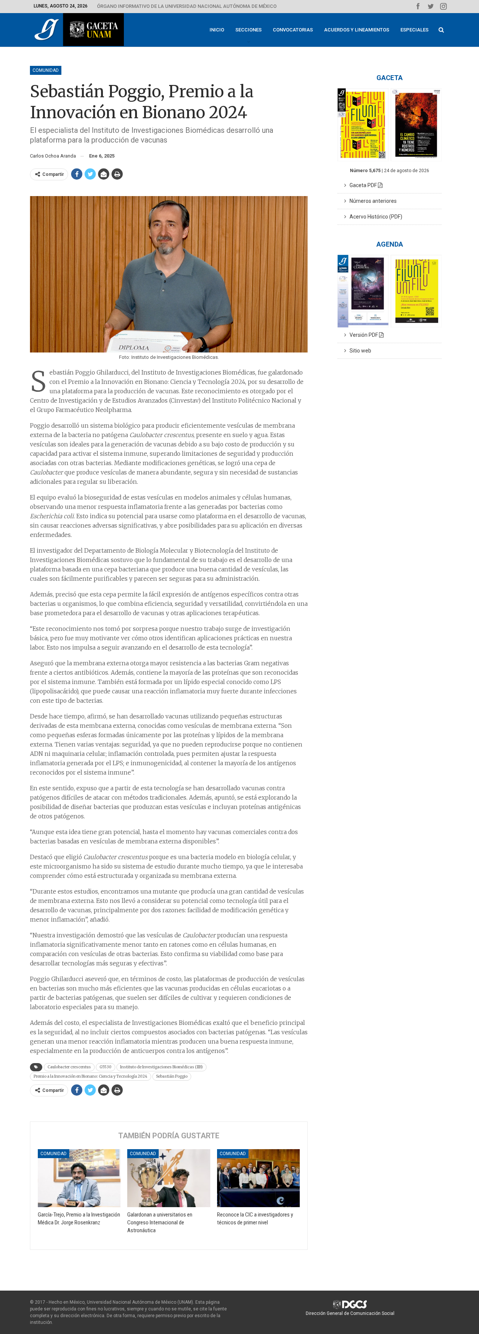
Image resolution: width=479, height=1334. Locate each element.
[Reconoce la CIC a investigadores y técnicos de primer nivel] (258, 1178)
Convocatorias (293, 30)
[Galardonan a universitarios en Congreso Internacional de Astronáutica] (168, 1178)
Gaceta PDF (362, 185)
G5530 (106, 1067)
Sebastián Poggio (171, 1076)
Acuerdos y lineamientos (356, 30)
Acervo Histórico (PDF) (374, 217)
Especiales (414, 30)
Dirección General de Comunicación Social (350, 1313)
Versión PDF (362, 335)
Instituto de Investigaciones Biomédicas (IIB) (161, 1067)
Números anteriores (371, 201)
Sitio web (358, 351)
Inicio (217, 30)
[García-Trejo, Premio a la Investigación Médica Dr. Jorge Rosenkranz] (79, 1178)
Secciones (248, 30)
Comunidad (46, 70)
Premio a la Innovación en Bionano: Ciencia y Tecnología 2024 (90, 1076)
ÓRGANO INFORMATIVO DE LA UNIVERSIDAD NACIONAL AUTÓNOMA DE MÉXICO (187, 6)
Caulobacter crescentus (69, 1067)
